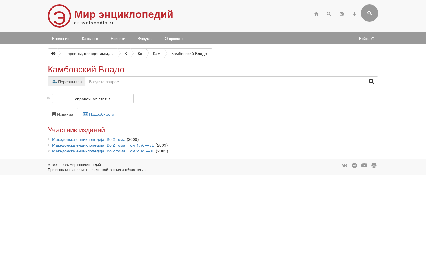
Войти (365, 38)
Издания (64, 114)
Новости (118, 38)
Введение (61, 38)
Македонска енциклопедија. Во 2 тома (88, 139)
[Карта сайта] (354, 13)
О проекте (174, 38)
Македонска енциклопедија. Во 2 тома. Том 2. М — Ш (103, 151)
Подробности (101, 114)
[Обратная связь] (341, 13)
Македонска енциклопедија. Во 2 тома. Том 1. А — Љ (103, 145)
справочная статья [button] (93, 98)
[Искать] (371, 81)
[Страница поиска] (329, 13)
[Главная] (316, 13)
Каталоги (90, 38)
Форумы (145, 38)
